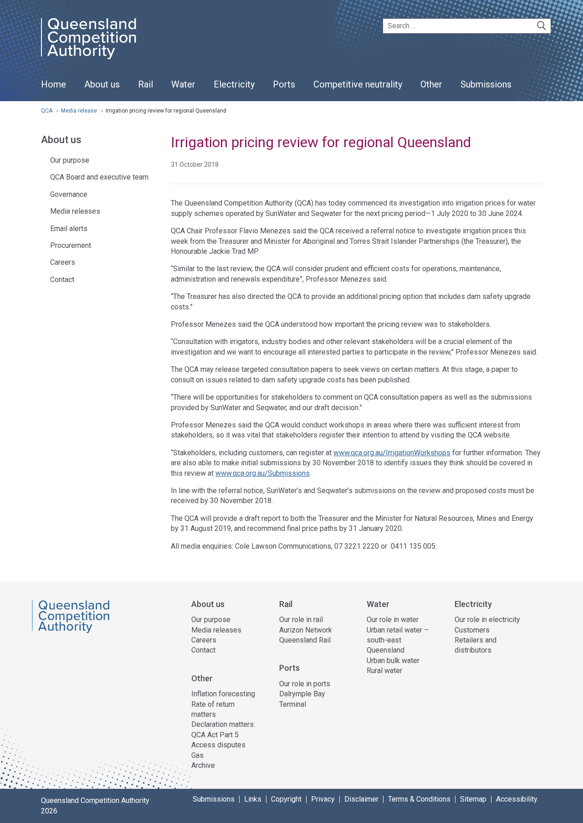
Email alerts (68, 228)
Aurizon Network (305, 630)
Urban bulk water (393, 660)
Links (252, 799)
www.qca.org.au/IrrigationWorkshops (391, 452)
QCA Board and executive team (99, 177)
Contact (62, 279)
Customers (472, 630)
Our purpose (69, 160)
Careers (62, 262)
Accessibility (516, 799)
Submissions (214, 799)
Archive (203, 765)
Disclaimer (361, 799)
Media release (79, 111)
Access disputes (218, 745)
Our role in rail (301, 619)
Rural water (384, 670)
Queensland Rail (305, 640)
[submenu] (102, 84)
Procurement (70, 245)
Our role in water (393, 619)
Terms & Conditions (419, 799)
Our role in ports (304, 683)
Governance (68, 194)
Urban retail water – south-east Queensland (398, 640)
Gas (197, 755)
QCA (46, 111)
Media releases (75, 211)
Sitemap (473, 799)
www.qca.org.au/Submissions (262, 473)
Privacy (323, 799)
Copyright (286, 799)
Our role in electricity (487, 619)
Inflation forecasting (223, 693)
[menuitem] (53, 89)
